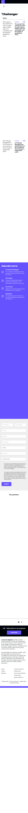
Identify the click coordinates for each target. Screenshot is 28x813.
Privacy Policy (5, 681)
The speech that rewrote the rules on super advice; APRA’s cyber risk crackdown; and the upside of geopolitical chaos (20, 29)
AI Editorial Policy (14, 683)
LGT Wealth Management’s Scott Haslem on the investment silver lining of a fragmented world (20, 147)
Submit (6, 484)
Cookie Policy (23, 681)
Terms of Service (14, 681)
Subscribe (14, 632)
